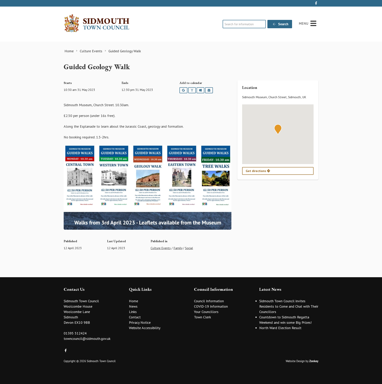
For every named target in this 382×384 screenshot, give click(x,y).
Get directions (256, 171)
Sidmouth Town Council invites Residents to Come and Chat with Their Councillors (288, 306)
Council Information (209, 301)
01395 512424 (75, 333)
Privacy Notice (140, 322)
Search (282, 24)
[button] (278, 129)
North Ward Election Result (280, 328)
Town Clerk (202, 317)
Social (189, 248)
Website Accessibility (144, 328)
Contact (135, 317)
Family (177, 248)
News (133, 306)
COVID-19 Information (211, 306)
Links (133, 311)
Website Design (295, 361)
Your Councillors (206, 311)
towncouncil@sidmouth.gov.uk (87, 338)
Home (133, 301)
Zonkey (313, 361)
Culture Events (161, 248)
